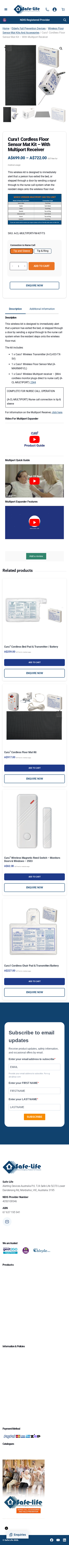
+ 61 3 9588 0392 (22, 1234)
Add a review (36, 556)
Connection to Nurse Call (22, 245)
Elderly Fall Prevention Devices (29, 28)
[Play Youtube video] (34, 439)
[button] (61, 48)
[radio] (21, 251)
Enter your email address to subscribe (31, 1059)
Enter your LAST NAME (23, 1099)
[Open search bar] (64, 20)
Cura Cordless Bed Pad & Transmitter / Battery (31, 646)
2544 (33, 382)
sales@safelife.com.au (25, 1222)
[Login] (54, 9)
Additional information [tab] (42, 308)
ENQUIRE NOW (34, 673)
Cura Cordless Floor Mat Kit (20, 752)
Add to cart (42, 266)
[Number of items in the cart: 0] (63, 9)
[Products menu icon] (47, 9)
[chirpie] (42, 1250)
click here (57, 412)
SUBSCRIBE (34, 1116)
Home (6, 28)
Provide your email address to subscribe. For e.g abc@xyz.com (29, 1075)
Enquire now (34, 285)
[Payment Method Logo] (22, 1436)
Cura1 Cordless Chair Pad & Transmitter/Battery (31, 965)
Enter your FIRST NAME (23, 1083)
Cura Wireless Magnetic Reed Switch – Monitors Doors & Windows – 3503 (32, 859)
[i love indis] (25, 1250)
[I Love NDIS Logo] (5, 20)
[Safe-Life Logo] (27, 9)
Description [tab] (15, 308)
